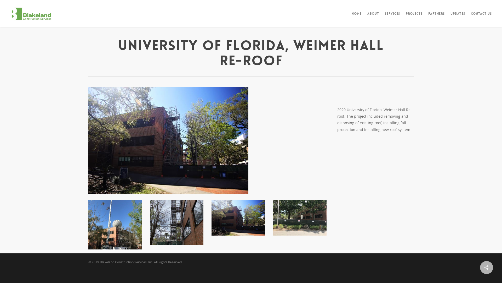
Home (357, 14)
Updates (457, 14)
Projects (414, 14)
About (373, 14)
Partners (436, 14)
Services (392, 14)
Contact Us (481, 14)
